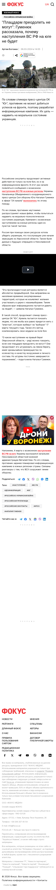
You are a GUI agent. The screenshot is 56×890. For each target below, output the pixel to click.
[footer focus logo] (14, 711)
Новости (7, 719)
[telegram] (20, 755)
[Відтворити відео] (28, 430)
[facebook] (5, 755)
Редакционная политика (11, 749)
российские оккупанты (16, 506)
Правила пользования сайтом (10, 741)
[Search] (52, 4)
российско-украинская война (19, 496)
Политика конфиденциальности (18, 880)
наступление (19, 485)
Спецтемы (36, 724)
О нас (5, 733)
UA (47, 4)
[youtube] (27, 755)
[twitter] (12, 755)
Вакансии (36, 733)
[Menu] (3, 4)
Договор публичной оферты (41, 739)
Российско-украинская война (18, 17)
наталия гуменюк (13, 511)
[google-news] (42, 755)
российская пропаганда (17, 501)
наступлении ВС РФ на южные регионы (22, 191)
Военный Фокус (11, 13)
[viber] (35, 755)
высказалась (30, 200)
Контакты (42, 880)
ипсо (37, 506)
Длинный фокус (11, 728)
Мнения (34, 719)
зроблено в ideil (10, 885)
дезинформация (13, 490)
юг (29, 490)
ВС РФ (35, 485)
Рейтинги (7, 724)
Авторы (34, 728)
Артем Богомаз (10, 49)
